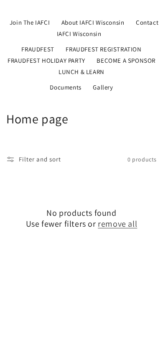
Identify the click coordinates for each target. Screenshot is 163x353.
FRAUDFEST (37, 49)
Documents (65, 87)
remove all (117, 223)
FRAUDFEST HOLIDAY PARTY (46, 60)
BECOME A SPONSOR (126, 60)
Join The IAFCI (30, 22)
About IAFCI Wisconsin (93, 22)
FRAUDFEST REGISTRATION (103, 49)
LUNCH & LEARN (81, 72)
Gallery (103, 87)
